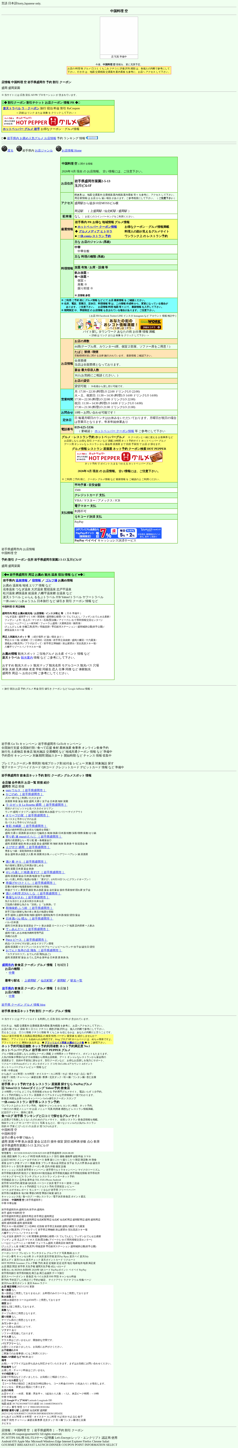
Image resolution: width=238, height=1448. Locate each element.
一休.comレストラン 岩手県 (19, 1101)
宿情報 (36, 580)
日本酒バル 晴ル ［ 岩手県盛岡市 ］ (29, 918)
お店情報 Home (72, 150)
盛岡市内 (8, 964)
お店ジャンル (44, 150)
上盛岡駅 (30, 980)
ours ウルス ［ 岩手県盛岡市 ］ (26, 790)
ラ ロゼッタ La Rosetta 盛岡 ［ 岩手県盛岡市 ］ (36, 804)
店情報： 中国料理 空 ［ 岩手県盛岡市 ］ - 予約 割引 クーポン (42, 1430)
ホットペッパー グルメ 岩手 (21, 129)
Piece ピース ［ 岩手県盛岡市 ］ (27, 939)
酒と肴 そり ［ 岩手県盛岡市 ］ (26, 861)
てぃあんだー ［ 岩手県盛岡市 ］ (28, 929)
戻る (10, 150)
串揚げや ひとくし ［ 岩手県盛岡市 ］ (31, 882)
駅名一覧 (76, 980)
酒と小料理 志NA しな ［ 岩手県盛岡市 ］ (33, 893)
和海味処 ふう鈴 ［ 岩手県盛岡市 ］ (29, 908)
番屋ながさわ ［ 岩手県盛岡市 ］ (28, 897)
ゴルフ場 (51, 580)
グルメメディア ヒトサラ (95, 231)
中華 (12, 972)
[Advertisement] (24, 714)
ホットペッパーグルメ (13, 1067)
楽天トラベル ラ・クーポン (21, 108)
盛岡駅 (61, 980)
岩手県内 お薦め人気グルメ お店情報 (31, 138)
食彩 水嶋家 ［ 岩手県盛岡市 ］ (26, 826)
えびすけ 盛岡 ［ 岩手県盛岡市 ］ (28, 847)
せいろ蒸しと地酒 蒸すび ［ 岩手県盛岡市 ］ (35, 872)
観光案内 (27, 657)
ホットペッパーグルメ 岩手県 (21, 1050)
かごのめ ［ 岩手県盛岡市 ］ (25, 794)
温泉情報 (22, 580)
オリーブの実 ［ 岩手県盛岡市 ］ (28, 815)
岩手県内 (8, 988)
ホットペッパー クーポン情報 (97, 226)
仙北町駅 (47, 980)
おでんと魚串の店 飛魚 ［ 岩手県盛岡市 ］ (34, 950)
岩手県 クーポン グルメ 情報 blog (23, 1004)
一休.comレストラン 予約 (94, 236)
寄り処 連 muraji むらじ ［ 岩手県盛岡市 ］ (34, 836)
